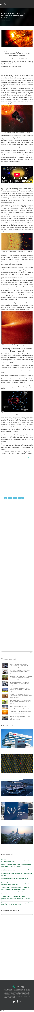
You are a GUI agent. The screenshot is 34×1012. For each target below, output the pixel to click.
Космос (15, 58)
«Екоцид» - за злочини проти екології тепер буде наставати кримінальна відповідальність (17, 822)
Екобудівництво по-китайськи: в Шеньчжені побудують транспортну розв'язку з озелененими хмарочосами (17, 847)
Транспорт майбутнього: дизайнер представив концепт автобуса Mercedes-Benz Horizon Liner (17, 798)
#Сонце (15, 498)
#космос (10, 498)
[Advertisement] (17, 478)
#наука (5, 498)
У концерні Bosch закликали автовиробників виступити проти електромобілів (17, 750)
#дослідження (21, 498)
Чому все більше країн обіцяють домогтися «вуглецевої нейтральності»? (17, 775)
